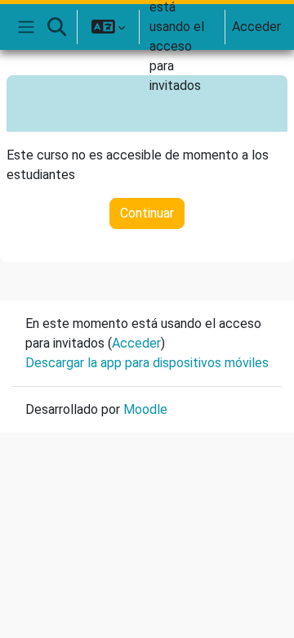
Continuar (147, 213)
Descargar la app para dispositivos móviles (147, 363)
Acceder (256, 26)
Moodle (145, 409)
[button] (56, 27)
